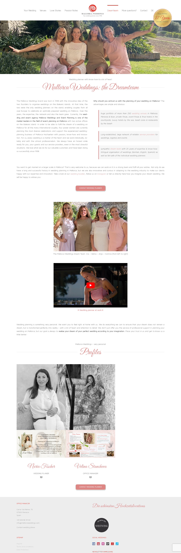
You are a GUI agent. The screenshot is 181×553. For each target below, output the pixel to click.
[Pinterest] (98, 543)
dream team (115, 149)
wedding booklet (77, 174)
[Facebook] (93, 543)
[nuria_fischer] (41, 365)
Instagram (101, 174)
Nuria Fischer (41, 466)
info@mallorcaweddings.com (28, 523)
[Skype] (117, 543)
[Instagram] (103, 543)
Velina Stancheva (91, 466)
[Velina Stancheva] (90, 365)
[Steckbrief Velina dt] (90, 431)
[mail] (41, 477)
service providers (147, 135)
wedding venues (139, 113)
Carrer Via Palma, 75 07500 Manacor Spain (25, 512)
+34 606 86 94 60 (23, 520)
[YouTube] (112, 543)
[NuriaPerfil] (41, 431)
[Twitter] (107, 543)
